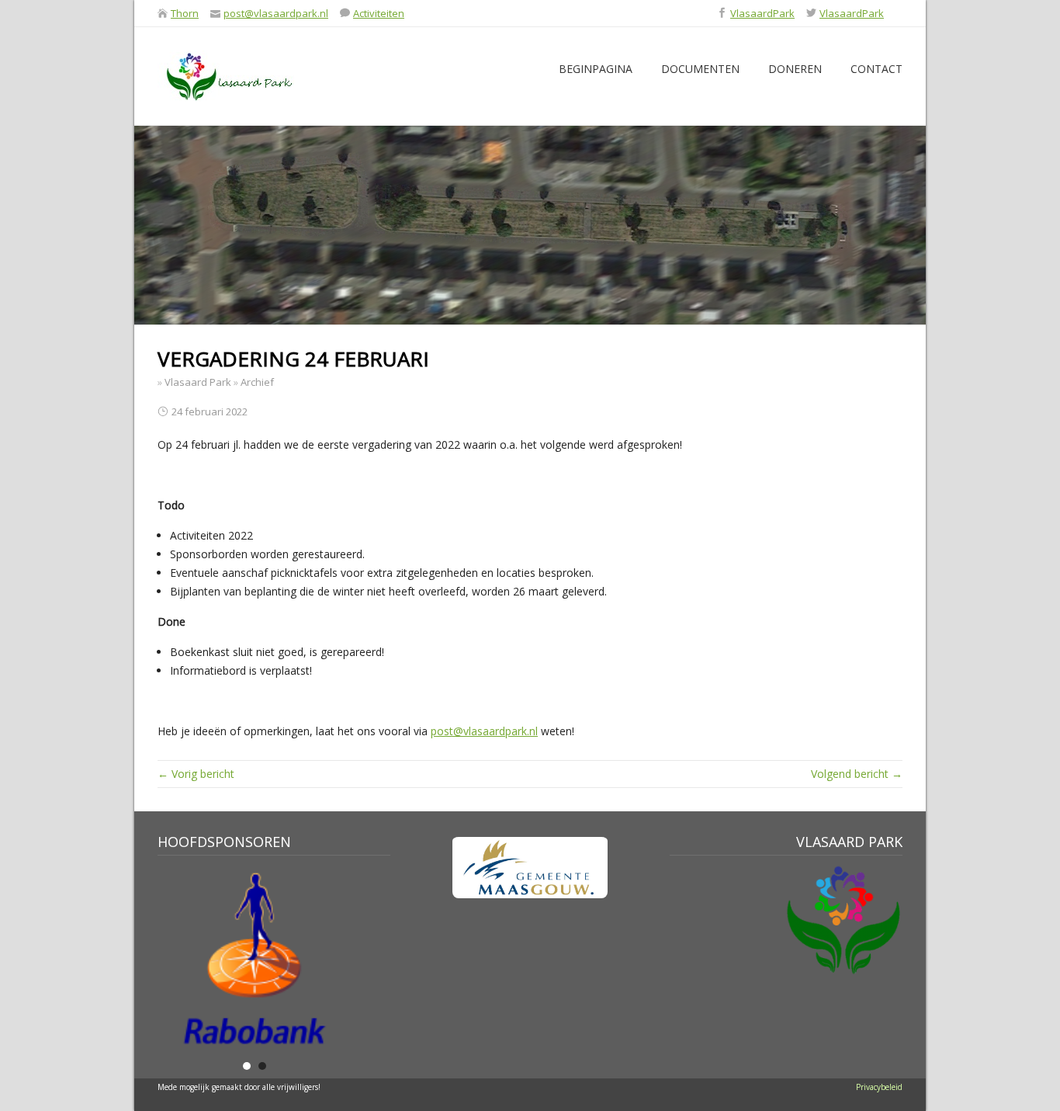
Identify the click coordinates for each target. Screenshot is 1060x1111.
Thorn (185, 13)
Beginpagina (595, 68)
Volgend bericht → (856, 773)
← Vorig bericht (196, 773)
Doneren (795, 68)
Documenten (700, 68)
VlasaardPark (762, 13)
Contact (876, 68)
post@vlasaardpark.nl (275, 13)
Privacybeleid (879, 1086)
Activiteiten (378, 13)
